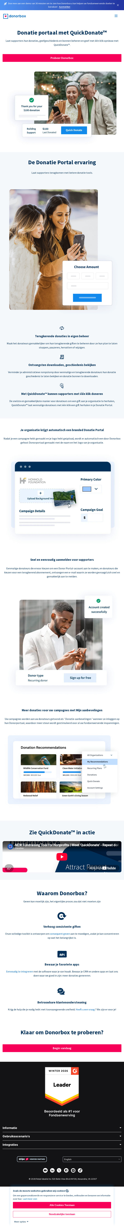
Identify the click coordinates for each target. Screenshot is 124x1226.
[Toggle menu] (116, 16)
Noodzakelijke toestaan (62, 1214)
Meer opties (20, 1221)
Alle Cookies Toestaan (62, 1205)
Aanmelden (64, 6)
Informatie (10, 1128)
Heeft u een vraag (85, 1009)
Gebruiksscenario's (16, 1136)
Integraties (10, 1144)
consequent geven (60, 933)
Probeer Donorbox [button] (62, 58)
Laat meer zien (30, 1198)
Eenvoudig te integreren (19, 971)
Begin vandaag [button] (62, 1048)
